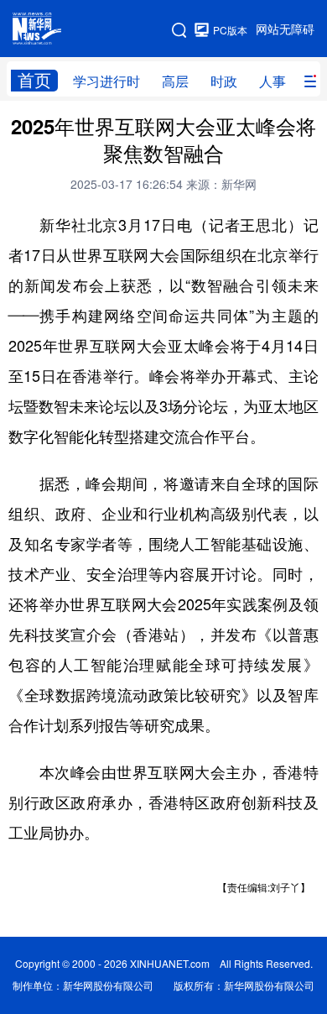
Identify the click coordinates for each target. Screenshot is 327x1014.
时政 (223, 81)
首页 (34, 80)
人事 (272, 81)
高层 (175, 81)
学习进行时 (106, 81)
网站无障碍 (285, 29)
